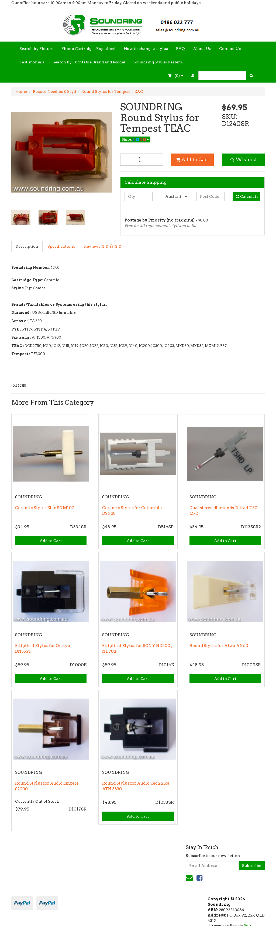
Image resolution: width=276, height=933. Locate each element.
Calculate (248, 196)
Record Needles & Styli (54, 91)
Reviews (92, 246)
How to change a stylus (146, 48)
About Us (202, 48)
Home (21, 91)
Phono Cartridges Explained (88, 48)
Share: (127, 139)
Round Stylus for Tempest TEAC (112, 91)
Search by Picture (36, 48)
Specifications (61, 246)
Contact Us (230, 48)
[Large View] (20, 217)
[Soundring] (138, 23)
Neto (247, 925)
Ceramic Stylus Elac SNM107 (44, 507)
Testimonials (31, 62)
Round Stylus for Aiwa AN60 (218, 645)
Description (27, 246)
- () (176, 75)
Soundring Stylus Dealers (157, 62)
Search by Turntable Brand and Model (89, 62)
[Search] (251, 75)
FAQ (180, 48)
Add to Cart (194, 159)
